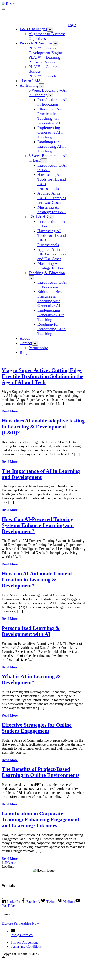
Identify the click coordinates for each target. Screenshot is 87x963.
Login (72, 25)
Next (10, 862)
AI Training (29, 85)
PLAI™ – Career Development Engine (46, 50)
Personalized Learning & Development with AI (31, 631)
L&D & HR (38, 216)
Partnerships (38, 348)
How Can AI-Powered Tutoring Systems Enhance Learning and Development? (38, 525)
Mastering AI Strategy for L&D (51, 209)
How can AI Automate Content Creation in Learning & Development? (37, 580)
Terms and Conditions (26, 946)
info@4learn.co (22, 935)
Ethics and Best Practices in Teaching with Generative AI (50, 116)
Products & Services (36, 43)
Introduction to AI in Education (52, 102)
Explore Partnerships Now (20, 923)
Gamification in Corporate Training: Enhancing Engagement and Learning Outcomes (40, 819)
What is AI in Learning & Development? (31, 679)
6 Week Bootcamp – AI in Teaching (48, 92)
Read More (10, 411)
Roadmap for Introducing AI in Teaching (51, 146)
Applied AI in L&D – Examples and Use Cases (51, 198)
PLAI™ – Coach (42, 76)
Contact (26, 343)
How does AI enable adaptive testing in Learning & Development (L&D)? (43, 427)
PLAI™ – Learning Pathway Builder (44, 59)
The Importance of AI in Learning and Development (41, 474)
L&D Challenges (33, 29)
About (25, 338)
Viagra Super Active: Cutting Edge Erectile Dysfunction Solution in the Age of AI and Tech (42, 376)
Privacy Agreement (24, 942)
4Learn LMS (30, 80)
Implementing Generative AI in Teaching (50, 132)
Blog (23, 352)
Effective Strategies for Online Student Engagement (37, 728)
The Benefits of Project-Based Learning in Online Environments (40, 772)
